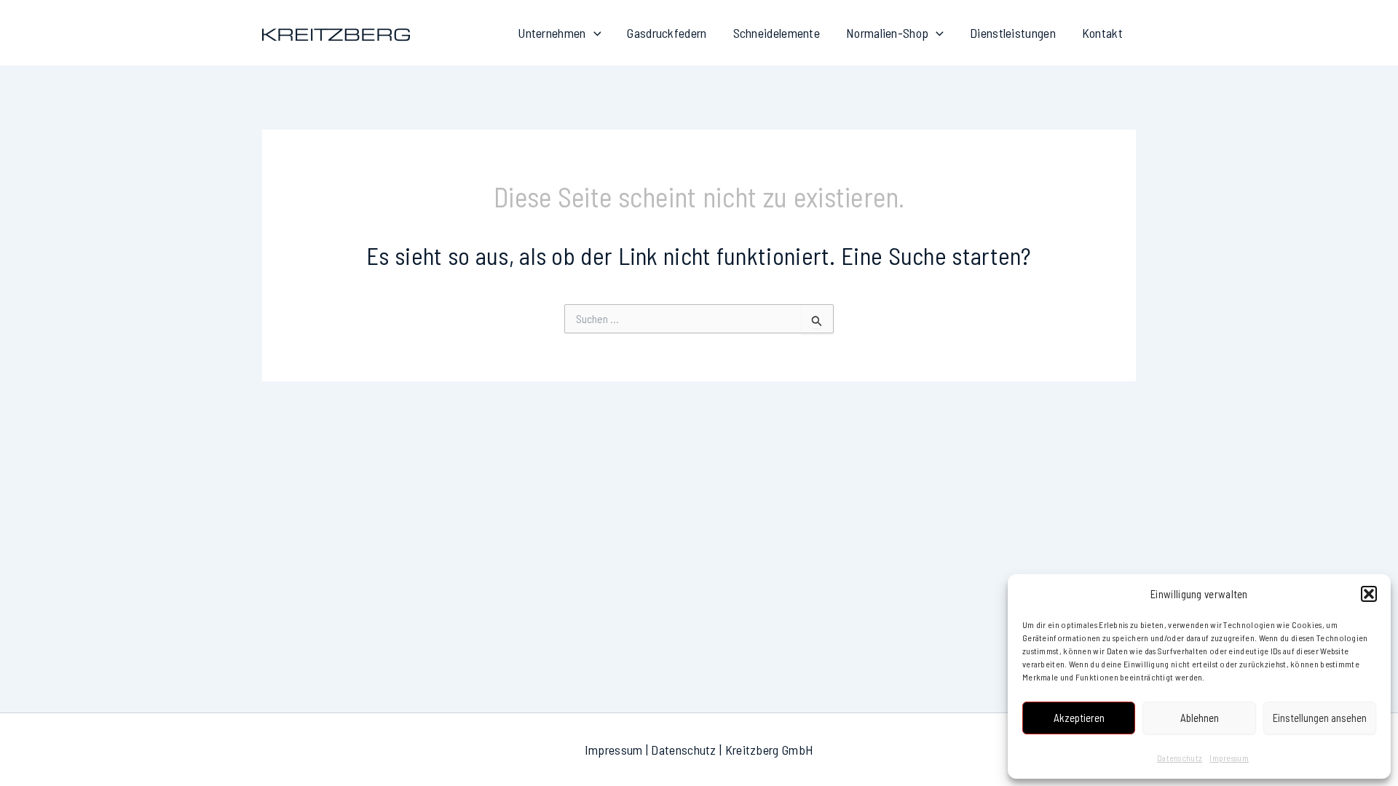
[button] (1369, 594)
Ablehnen (1199, 717)
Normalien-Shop (887, 33)
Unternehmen (551, 33)
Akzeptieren (1079, 717)
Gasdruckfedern (666, 33)
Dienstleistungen (1013, 33)
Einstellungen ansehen (1320, 717)
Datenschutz (1179, 758)
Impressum (1229, 758)
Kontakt (1102, 33)
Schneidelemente (777, 33)
